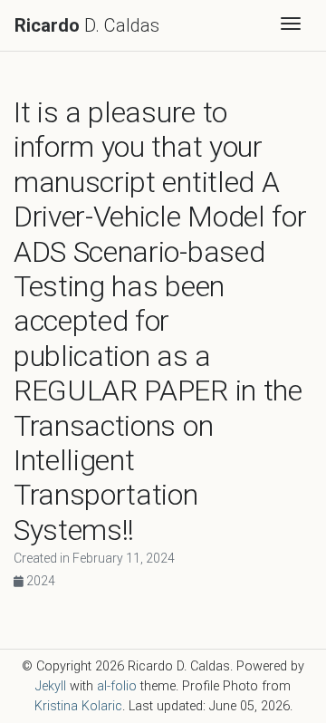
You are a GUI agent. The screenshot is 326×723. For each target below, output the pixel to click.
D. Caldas (86, 25)
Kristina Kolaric (78, 706)
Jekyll (50, 686)
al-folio (117, 686)
